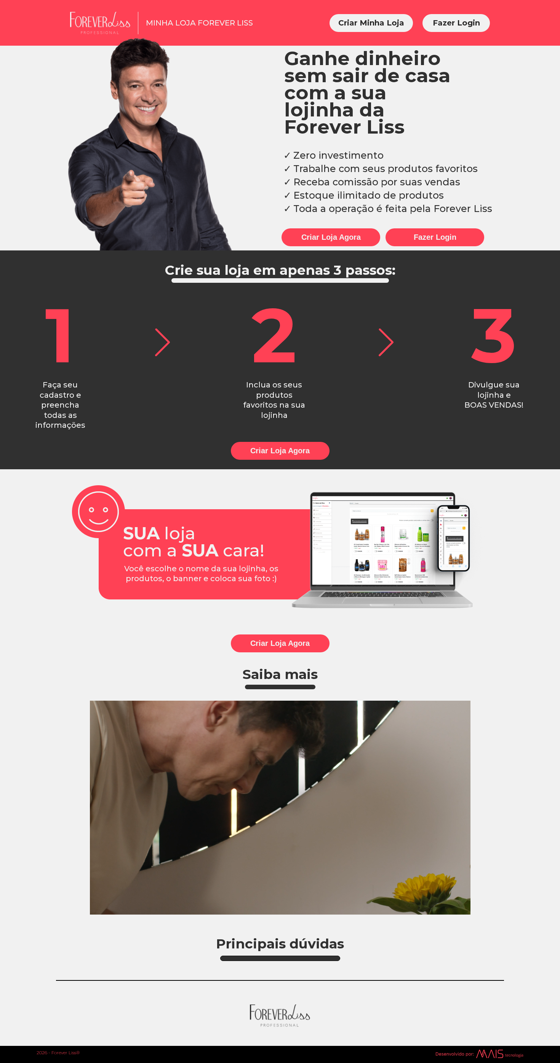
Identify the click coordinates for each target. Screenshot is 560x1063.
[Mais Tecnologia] (479, 1054)
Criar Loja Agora (331, 237)
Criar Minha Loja (371, 22)
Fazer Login (456, 22)
